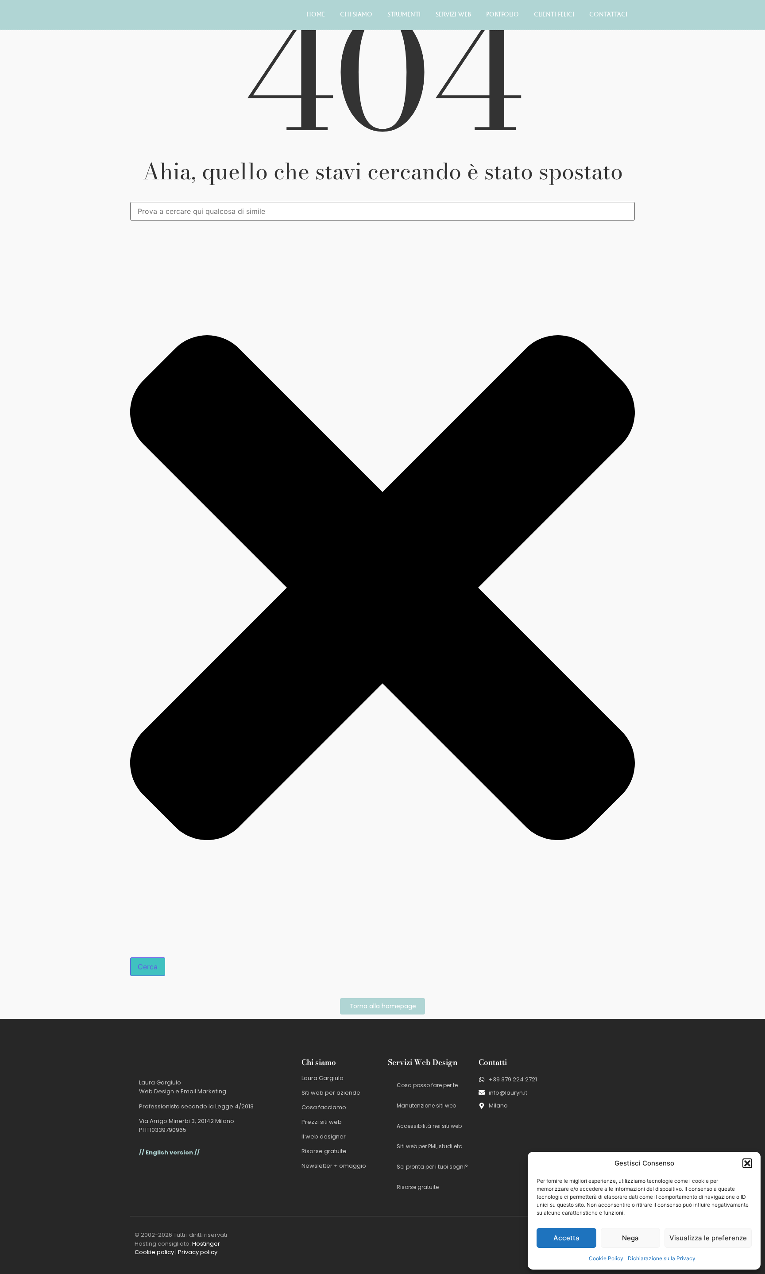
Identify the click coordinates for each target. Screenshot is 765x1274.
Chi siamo (356, 14)
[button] (747, 1163)
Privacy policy (197, 1252)
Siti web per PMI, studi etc (429, 1146)
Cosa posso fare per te (427, 1085)
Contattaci (608, 14)
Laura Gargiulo (322, 1078)
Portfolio (502, 14)
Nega (630, 1238)
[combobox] (382, 211)
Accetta (566, 1238)
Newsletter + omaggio (333, 1166)
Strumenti (404, 14)
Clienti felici (554, 14)
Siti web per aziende (330, 1092)
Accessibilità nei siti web (429, 1126)
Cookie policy (154, 1252)
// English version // (169, 1152)
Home (315, 14)
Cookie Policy (606, 1258)
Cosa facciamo (323, 1107)
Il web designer (323, 1136)
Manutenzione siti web (426, 1105)
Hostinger (206, 1243)
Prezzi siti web (321, 1122)
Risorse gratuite (324, 1151)
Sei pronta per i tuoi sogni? (432, 1166)
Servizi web (453, 14)
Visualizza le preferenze (708, 1238)
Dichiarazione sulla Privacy (661, 1258)
